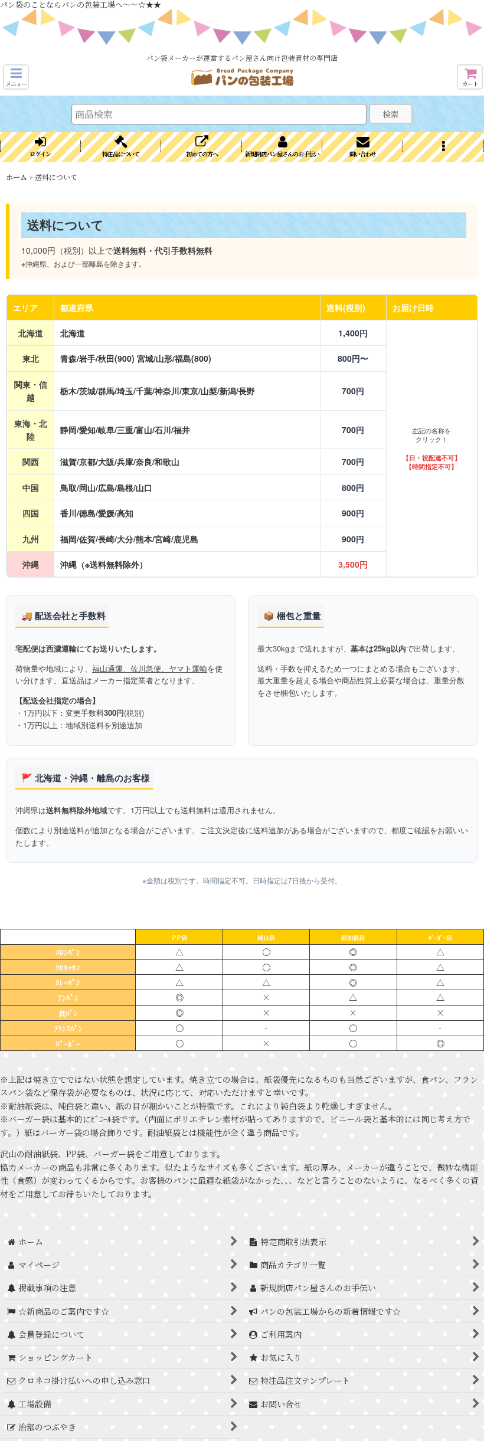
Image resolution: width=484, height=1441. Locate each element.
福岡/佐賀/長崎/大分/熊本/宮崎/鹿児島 (129, 539)
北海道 (72, 333)
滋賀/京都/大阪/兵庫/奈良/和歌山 (119, 461)
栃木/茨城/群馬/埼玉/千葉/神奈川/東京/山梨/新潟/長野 (157, 391)
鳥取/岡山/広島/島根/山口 (106, 487)
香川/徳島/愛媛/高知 (96, 513)
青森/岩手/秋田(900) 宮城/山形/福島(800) (135, 358)
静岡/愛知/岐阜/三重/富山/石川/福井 (125, 429)
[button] (16, 77)
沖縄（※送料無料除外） (104, 564)
